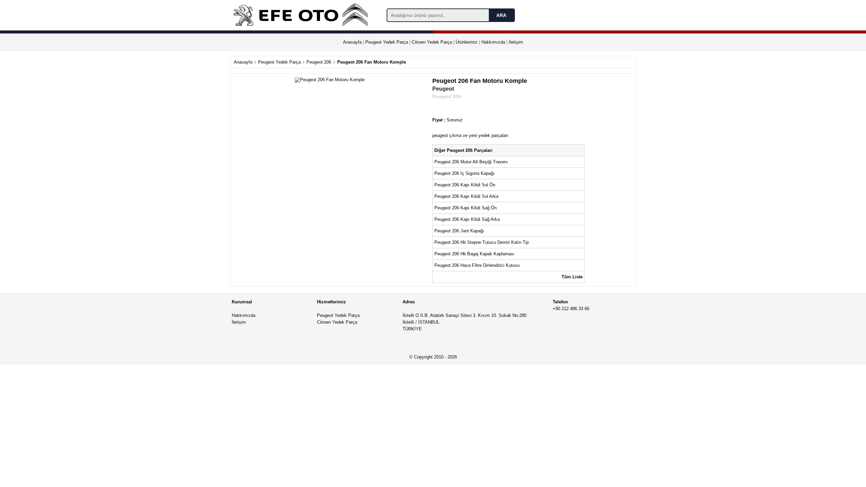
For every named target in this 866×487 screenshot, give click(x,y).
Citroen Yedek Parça (432, 42)
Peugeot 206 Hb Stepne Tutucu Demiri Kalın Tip (481, 242)
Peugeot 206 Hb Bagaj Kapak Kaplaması (474, 253)
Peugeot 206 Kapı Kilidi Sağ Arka (467, 219)
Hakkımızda (493, 42)
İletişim (516, 42)
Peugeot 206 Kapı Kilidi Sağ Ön (465, 207)
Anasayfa (352, 42)
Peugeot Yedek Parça (386, 42)
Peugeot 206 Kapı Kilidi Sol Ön (464, 184)
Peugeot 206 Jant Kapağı (459, 230)
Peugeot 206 (318, 62)
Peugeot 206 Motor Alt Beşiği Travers (471, 161)
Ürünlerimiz (467, 42)
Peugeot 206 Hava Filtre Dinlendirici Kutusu (477, 265)
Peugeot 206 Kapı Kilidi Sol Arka (466, 196)
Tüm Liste (572, 276)
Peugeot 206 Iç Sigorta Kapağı (464, 173)
